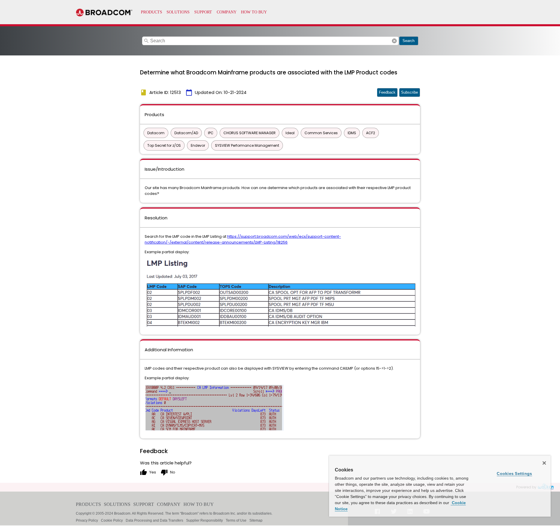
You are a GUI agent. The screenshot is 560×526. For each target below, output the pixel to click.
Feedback (387, 92)
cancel (394, 41)
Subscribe (409, 92)
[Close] (544, 463)
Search (408, 41)
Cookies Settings (514, 473)
